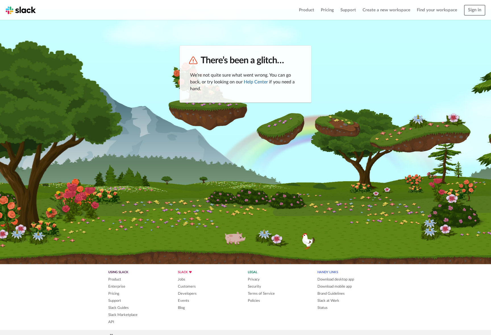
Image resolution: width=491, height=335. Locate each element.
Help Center (256, 82)
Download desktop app (335, 279)
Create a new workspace (386, 10)
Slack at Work (328, 301)
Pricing (327, 10)
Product (306, 10)
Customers (187, 286)
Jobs (181, 279)
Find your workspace (437, 10)
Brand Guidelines (331, 294)
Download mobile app (334, 286)
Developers (187, 294)
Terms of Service (261, 294)
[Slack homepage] (21, 10)
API (111, 322)
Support (348, 10)
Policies (254, 301)
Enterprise (116, 286)
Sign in (474, 10)
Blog (181, 308)
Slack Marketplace (123, 315)
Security (254, 286)
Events (183, 301)
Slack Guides (118, 308)
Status (322, 308)
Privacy (254, 279)
